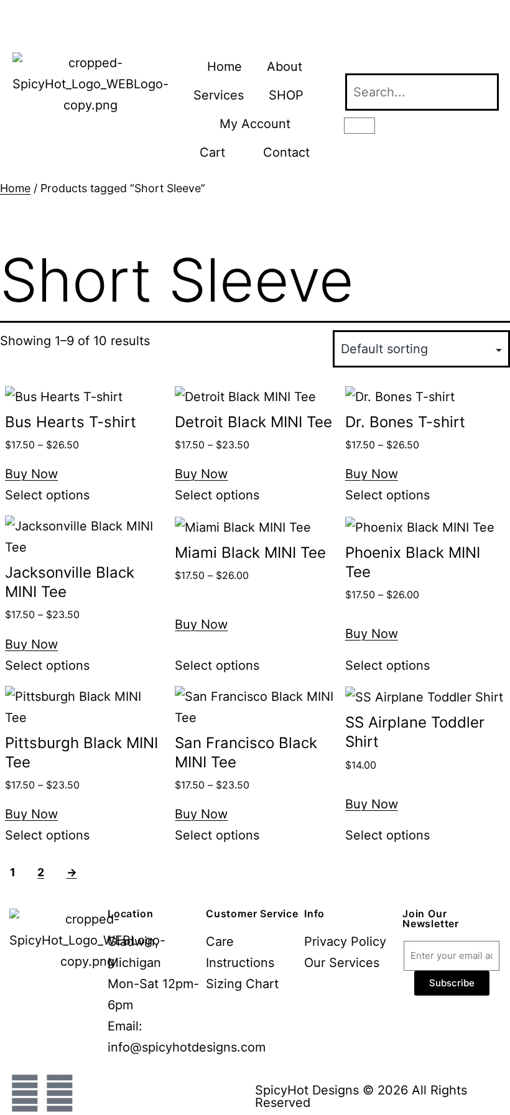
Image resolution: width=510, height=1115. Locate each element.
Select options (47, 495)
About (284, 66)
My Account (255, 123)
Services (218, 95)
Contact (286, 152)
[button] (421, 62)
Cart (212, 152)
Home (224, 66)
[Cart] (359, 126)
